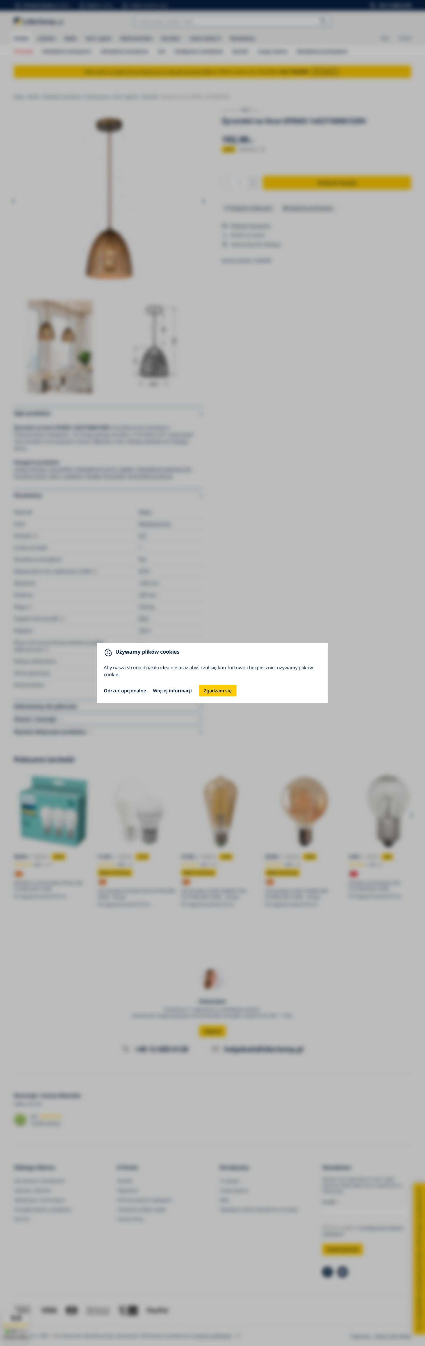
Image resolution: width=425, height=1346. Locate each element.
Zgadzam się (218, 690)
